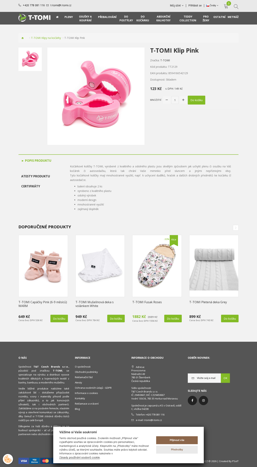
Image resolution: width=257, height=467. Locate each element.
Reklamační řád (84, 377)
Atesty (78, 382)
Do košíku (196, 100)
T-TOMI (165, 60)
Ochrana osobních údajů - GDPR (93, 387)
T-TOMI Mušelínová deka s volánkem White (94, 304)
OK (225, 378)
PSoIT (235, 461)
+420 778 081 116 (34, 5)
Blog (77, 409)
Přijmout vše (177, 440)
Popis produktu (37, 160)
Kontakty (80, 398)
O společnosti (82, 366)
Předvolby (177, 449)
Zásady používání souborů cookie (79, 457)
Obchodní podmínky (86, 372)
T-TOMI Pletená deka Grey (208, 302)
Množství (155, 100)
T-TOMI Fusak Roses (147, 302)
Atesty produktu (35, 176)
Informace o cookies (86, 393)
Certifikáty (30, 186)
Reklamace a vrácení (87, 403)
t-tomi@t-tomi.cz (61, 5)
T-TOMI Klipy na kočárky (46, 38)
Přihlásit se (195, 5)
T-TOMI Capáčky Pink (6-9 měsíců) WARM (42, 304)
